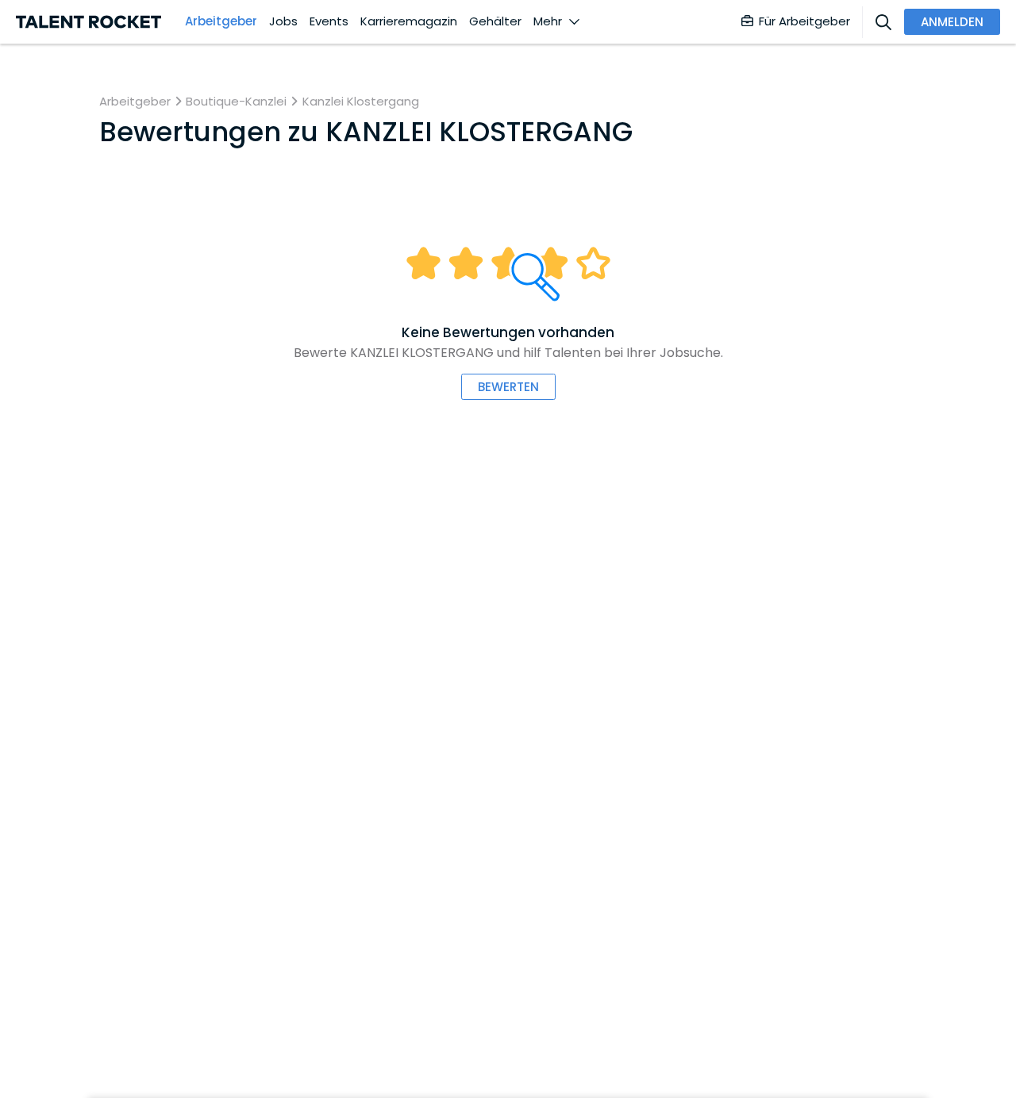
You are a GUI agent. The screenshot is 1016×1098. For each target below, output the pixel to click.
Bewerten (508, 386)
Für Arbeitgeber (804, 21)
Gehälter (495, 21)
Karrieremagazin (408, 21)
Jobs (283, 21)
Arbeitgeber (221, 21)
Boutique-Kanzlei (236, 101)
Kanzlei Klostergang (360, 101)
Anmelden (952, 21)
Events (329, 21)
